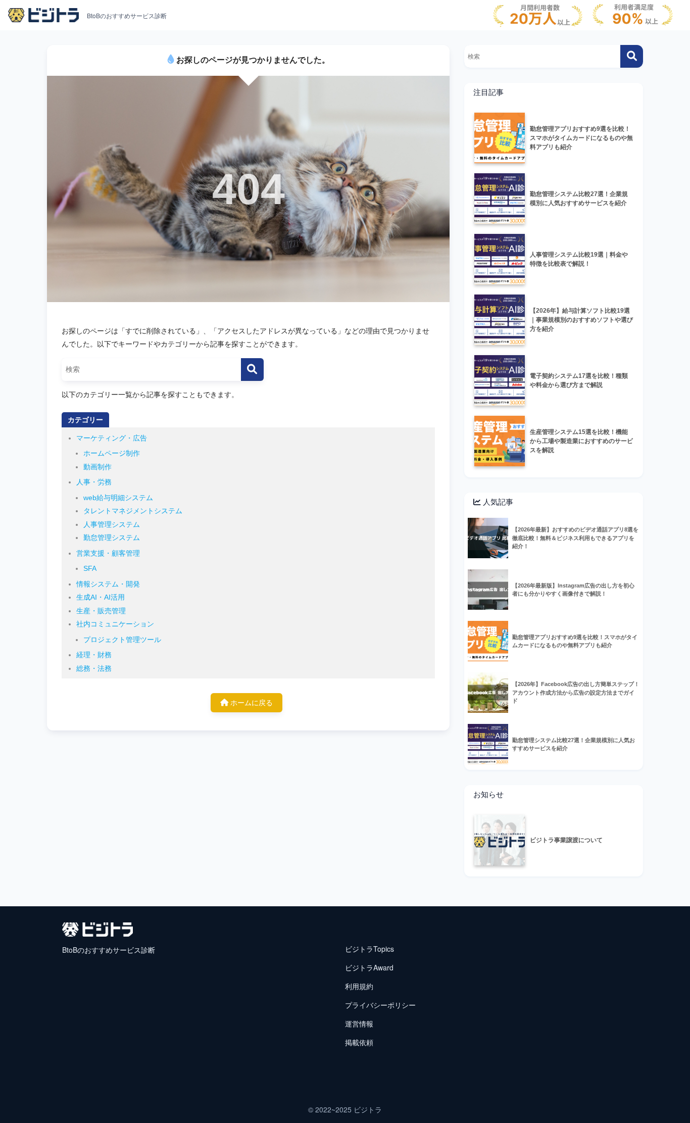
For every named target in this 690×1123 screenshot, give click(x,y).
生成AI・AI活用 (100, 597)
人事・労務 (94, 482)
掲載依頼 (359, 1042)
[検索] (252, 369)
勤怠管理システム (111, 537)
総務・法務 (94, 668)
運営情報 (359, 1023)
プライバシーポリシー (380, 1005)
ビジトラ (368, 1109)
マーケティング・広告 (111, 438)
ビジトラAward (369, 967)
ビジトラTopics (369, 949)
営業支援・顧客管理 (108, 553)
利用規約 (359, 986)
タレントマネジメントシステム (132, 511)
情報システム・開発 (108, 584)
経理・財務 (94, 655)
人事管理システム (111, 524)
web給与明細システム (118, 498)
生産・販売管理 (101, 611)
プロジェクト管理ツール (122, 640)
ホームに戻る (250, 703)
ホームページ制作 (111, 453)
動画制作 (97, 467)
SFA (89, 568)
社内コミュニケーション (115, 624)
